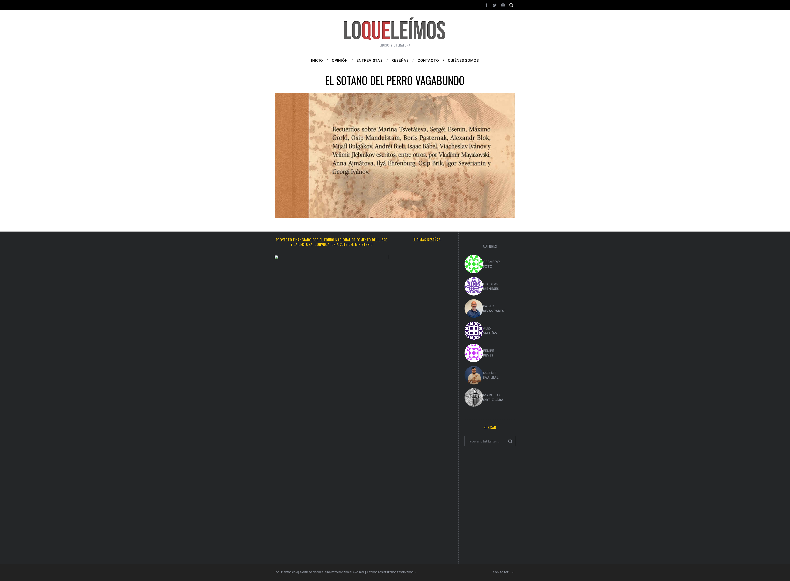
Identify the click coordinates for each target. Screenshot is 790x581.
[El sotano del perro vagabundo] (395, 216)
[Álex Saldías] (474, 330)
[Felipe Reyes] (474, 353)
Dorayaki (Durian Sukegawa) (426, 476)
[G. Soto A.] (474, 264)
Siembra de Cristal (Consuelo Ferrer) (426, 430)
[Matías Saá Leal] (474, 375)
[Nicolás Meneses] (474, 286)
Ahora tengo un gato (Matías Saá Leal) (427, 290)
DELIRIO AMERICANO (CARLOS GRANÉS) (426, 522)
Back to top (501, 572)
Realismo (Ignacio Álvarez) (426, 336)
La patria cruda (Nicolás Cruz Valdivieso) (426, 382)
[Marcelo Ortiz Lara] (474, 397)
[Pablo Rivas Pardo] (474, 308)
